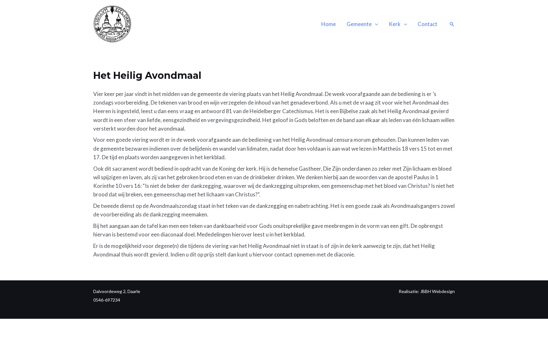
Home (328, 24)
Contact (427, 24)
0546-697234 (106, 300)
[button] (452, 24)
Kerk (395, 24)
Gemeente (359, 24)
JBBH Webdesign (437, 291)
